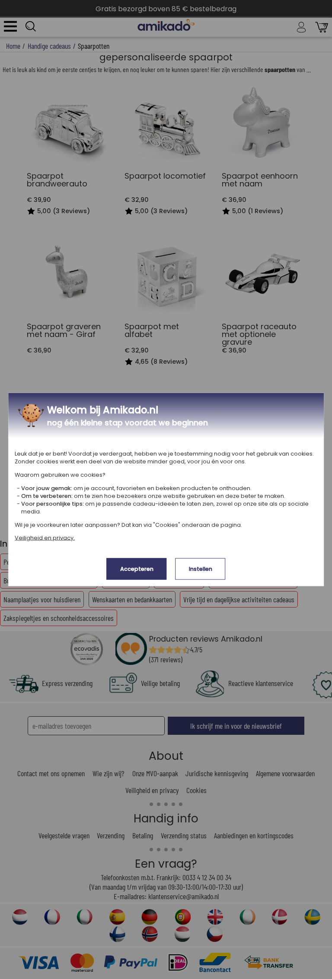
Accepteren (136, 569)
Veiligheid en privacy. (45, 537)
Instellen (200, 569)
